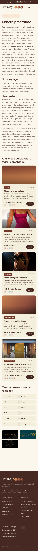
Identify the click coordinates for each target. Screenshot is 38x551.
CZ (25, 491)
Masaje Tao (5, 508)
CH (4, 491)
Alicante (6, 396)
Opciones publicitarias (9, 533)
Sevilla (6, 418)
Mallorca (6, 413)
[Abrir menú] (34, 7)
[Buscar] (29, 7)
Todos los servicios (11, 16)
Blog (22, 513)
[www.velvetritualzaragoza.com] (10, 444)
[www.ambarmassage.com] (10, 434)
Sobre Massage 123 (8, 530)
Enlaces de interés (27, 510)
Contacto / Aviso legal (9, 527)
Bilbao (6, 402)
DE (9, 491)
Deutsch (32, 2)
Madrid (6, 407)
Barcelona (25, 396)
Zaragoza (25, 424)
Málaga (24, 407)
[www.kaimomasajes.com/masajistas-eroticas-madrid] (28, 434)
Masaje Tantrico (7, 501)
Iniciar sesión (25, 517)
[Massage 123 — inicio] (12, 7)
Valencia (6, 424)
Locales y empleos (8, 2)
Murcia (23, 413)
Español (19, 2)
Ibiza (23, 402)
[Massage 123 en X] (23, 527)
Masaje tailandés (7, 504)
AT (15, 491)
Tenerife (24, 418)
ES (20, 491)
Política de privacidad (9, 536)
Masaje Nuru (6, 511)
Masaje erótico (7, 514)
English (26, 2)
